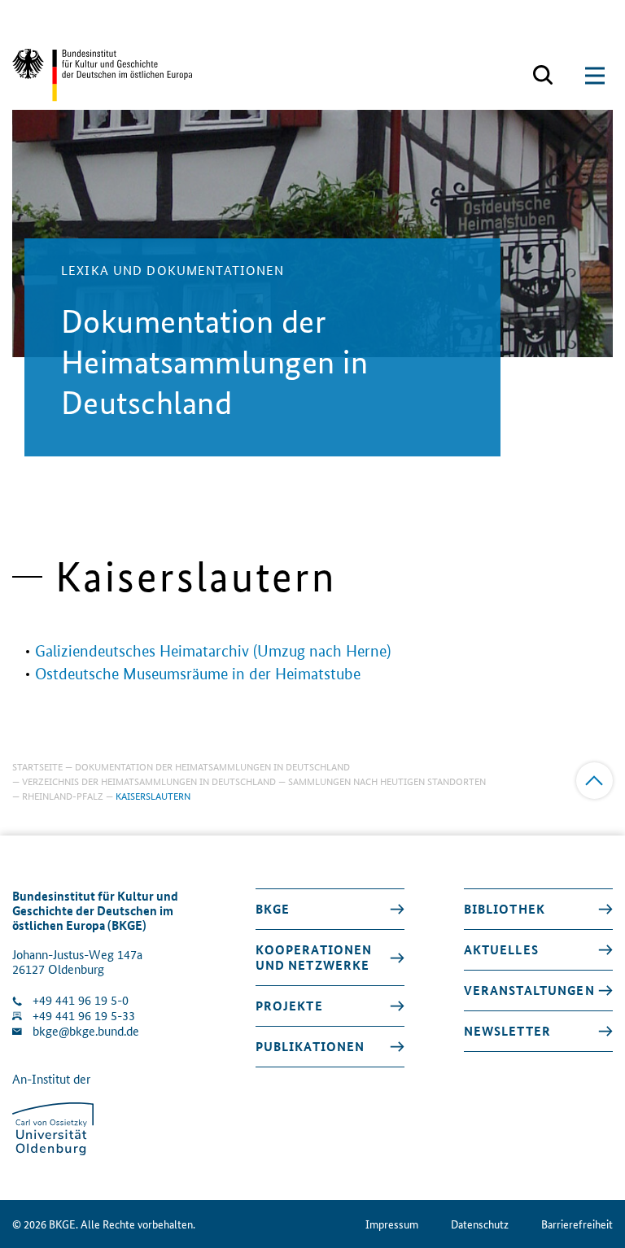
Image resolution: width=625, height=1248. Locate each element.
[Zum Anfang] (594, 780)
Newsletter (507, 1031)
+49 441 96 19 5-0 (81, 1000)
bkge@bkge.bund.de (86, 1031)
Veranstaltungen (529, 990)
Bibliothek (504, 909)
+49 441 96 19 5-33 (84, 1015)
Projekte (289, 1006)
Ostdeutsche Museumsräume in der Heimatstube (198, 674)
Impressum (391, 1224)
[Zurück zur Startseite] (102, 75)
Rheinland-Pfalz (62, 795)
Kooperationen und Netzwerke (314, 957)
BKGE (273, 909)
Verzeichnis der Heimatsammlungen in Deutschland (149, 780)
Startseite (37, 766)
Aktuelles (501, 949)
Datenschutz (480, 1224)
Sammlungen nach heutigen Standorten (387, 780)
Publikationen (310, 1046)
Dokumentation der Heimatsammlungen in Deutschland (212, 766)
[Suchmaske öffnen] (543, 75)
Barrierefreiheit (577, 1224)
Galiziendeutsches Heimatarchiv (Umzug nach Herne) (213, 651)
